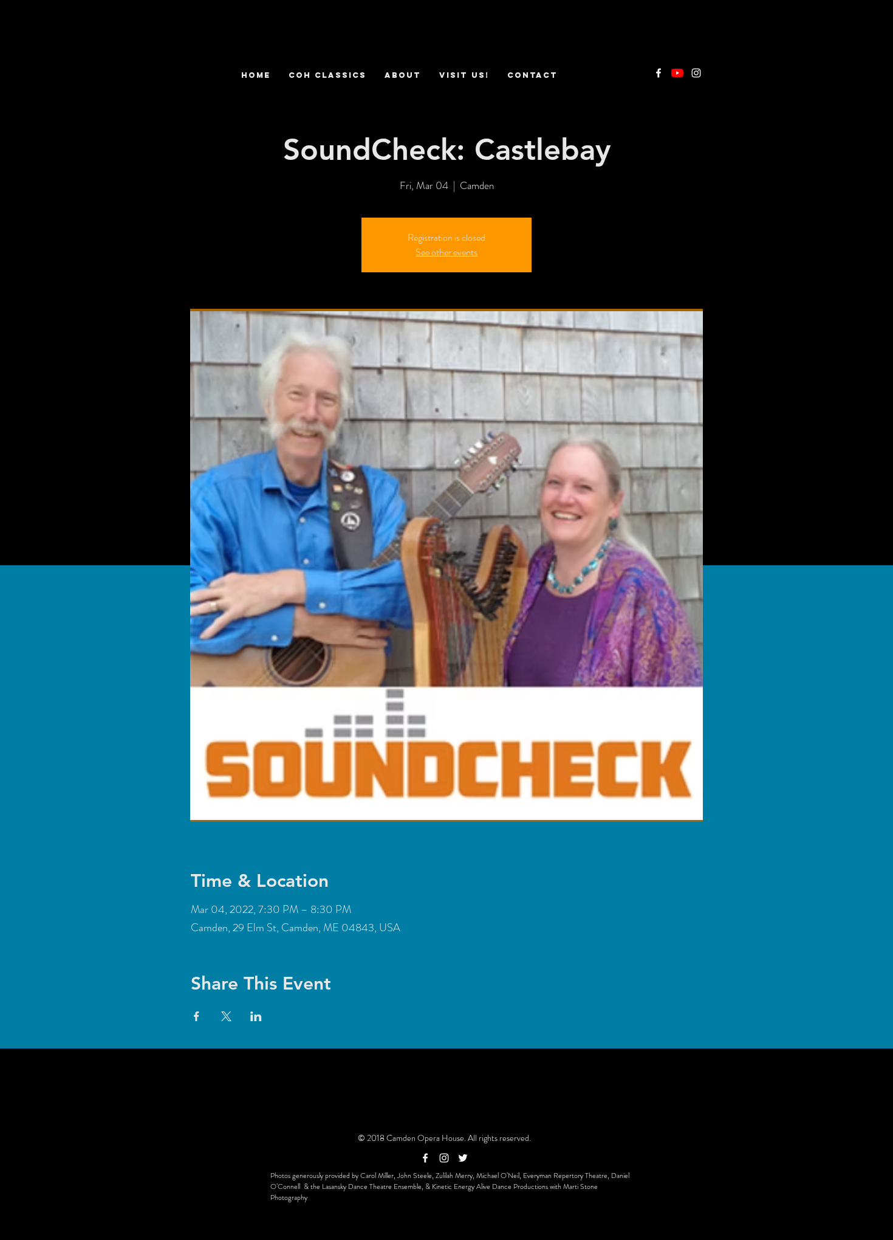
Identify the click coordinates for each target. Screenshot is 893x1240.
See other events (446, 252)
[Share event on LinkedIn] (256, 1016)
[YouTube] (677, 73)
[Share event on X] (226, 1016)
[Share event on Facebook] (196, 1016)
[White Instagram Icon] (696, 73)
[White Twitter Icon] (463, 1158)
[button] (402, 75)
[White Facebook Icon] (658, 73)
